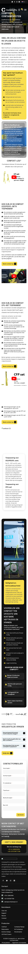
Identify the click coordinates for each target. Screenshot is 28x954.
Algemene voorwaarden (19, 942)
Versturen (21, 815)
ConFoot (4, 927)
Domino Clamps (6, 932)
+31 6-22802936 (14, 849)
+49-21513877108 (14, 851)
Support (4, 913)
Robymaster (5, 929)
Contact (4, 918)
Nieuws (4, 916)
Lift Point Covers (6, 934)
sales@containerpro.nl (10, 902)
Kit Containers (18, 929)
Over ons (4, 910)
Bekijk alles (6, 753)
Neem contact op (8, 264)
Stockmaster (18, 932)
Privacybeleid (6, 942)
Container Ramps (19, 927)
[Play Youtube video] (14, 177)
